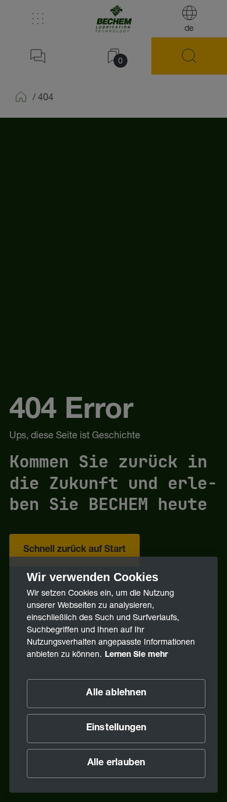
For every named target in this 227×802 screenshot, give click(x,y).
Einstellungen (116, 728)
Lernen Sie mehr (136, 655)
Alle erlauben (116, 763)
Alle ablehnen (116, 693)
